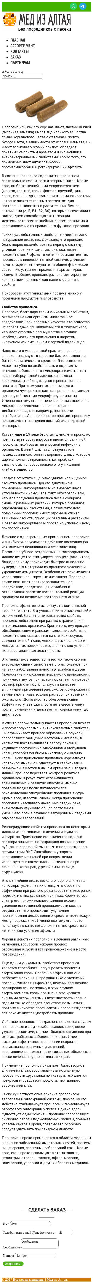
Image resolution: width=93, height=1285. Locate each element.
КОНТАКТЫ (19, 51)
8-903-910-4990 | (14, 6)
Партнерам (20, 62)
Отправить (12, 1264)
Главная (17, 40)
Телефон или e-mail (17, 1232)
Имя (6, 1224)
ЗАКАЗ (15, 57)
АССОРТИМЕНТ (22, 46)
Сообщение (11, 1247)
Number (8, 1255)
